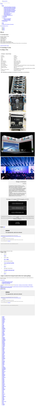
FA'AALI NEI (2, 280)
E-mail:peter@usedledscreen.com (7, 282)
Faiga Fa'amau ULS (7, 12)
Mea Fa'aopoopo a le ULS (8, 13)
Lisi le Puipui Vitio (9, 287)
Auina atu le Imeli (3, 289)
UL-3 (4, 227)
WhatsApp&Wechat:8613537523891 (7, 281)
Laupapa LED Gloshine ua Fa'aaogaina (8, 24)
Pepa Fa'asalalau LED (7, 14)
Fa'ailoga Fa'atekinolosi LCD (8, 15)
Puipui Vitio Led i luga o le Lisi (4, 286)
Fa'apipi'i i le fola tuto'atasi (9, 270)
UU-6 (5, 255)
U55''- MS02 (6, 259)
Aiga (3, 5)
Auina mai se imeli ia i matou (4, 45)
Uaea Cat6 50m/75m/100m (9, 262)
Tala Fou (3, 17)
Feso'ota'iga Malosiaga (26, 286)
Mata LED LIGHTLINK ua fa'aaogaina (10, 7)
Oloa (3, 23)
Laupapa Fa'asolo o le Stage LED (18, 286)
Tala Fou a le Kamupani (7, 18)
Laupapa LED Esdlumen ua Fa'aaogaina (10, 10)
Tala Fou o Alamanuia (7, 19)
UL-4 (4, 226)
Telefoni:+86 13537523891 (6, 283)
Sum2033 (11, 286)
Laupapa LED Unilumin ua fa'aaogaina (9, 8)
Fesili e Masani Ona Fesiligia (6, 20)
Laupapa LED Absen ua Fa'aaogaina (9, 9)
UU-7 (5, 266)
